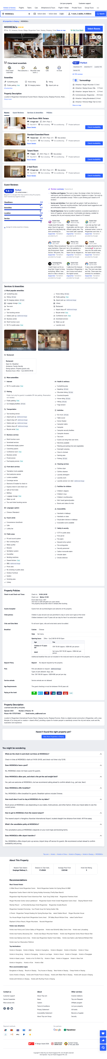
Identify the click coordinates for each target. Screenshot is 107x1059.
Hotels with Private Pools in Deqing (37, 975)
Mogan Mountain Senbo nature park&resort (24, 901)
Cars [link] (36, 8)
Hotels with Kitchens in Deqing (19, 979)
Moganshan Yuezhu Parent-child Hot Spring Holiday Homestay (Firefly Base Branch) (37, 892)
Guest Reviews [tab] (18, 113)
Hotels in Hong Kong (16, 954)
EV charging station (13, 300)
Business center (12, 319)
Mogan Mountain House (76, 913)
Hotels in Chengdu (71, 954)
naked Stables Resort (60, 913)
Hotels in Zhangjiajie (85, 954)
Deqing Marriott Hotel (85, 901)
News (39, 999)
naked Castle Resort (76, 917)
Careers (39, 1003)
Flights (21, 8)
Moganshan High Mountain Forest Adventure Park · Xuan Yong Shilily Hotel (34, 896)
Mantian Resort (14, 905)
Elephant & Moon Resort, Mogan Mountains (24, 921)
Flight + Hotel (63, 8)
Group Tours (89, 8)
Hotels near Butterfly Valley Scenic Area (58, 929)
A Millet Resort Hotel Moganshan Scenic (22, 888)
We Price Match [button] (78, 30)
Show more (8, 99)
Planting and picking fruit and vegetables (70, 446)
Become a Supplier (77, 1013)
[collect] (103, 1033)
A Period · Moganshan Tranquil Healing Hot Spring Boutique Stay (31, 913)
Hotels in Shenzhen (70, 950)
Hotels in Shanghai (16, 950)
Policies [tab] (49, 113)
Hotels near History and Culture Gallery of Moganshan (27, 929)
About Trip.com (42, 996)
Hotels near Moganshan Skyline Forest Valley (46, 938)
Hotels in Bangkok (56, 950)
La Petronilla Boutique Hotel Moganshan (34, 905)
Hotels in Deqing (88, 854)
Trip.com (46, 854)
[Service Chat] (103, 1047)
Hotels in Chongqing (31, 954)
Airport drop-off (61, 309)
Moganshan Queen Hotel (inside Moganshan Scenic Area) (58, 901)
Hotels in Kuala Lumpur (17, 958)
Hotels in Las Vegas (45, 954)
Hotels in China (62, 854)
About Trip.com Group (44, 1016)
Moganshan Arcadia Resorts (58, 905)
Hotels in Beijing (28, 950)
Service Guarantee (9, 999)
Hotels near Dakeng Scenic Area (20, 938)
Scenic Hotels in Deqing (17, 975)
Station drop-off (12, 426)
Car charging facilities (13, 404)
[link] (66, 3)
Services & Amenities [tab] (35, 113)
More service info (8, 1003)
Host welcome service (14, 474)
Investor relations (76, 996)
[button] (75, 3)
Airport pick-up (61, 300)
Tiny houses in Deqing (45, 970)
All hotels (74, 1009)
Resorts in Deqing (30, 970)
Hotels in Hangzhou (16, 962)
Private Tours (77, 8)
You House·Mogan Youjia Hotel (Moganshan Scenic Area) (28, 917)
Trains (29, 8)
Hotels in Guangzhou (42, 950)
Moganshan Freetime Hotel (69, 896)
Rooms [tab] (6, 113)
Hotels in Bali (39, 962)
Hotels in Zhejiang (75, 854)
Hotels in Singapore (62, 958)
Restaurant (59, 306)
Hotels (53, 854)
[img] (23, 45)
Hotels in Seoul (59, 954)
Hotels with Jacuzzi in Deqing (83, 975)
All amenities (8, 88)
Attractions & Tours (48, 8)
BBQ (8, 563)
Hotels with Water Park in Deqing (61, 975)
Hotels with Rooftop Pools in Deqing (43, 979)
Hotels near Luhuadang (80, 929)
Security (73, 1016)
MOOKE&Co (10, 27)
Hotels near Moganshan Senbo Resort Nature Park (76, 934)
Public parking (60, 297)
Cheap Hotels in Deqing (77, 970)
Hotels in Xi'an (28, 962)
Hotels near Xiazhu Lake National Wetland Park (77, 938)
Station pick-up (12, 316)
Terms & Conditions (43, 1006)
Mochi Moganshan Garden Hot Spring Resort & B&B (53, 888)
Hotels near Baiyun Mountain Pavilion (46, 934)
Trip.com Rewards (77, 999)
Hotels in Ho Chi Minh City (34, 958)
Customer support (9, 996)
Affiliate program (76, 1003)
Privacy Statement (43, 1009)
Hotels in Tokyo (83, 950)
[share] (103, 1040)
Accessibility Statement (44, 1013)
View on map (77, 105)
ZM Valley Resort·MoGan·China (58, 917)
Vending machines (12, 557)
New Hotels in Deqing (61, 970)
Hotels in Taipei (50, 958)
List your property (77, 1006)
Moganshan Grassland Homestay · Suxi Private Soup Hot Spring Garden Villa (34, 909)
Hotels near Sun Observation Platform (22, 942)
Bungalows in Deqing (16, 970)
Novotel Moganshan (46, 921)
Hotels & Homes (9, 8)
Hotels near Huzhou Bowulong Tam (21, 934)
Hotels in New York (77, 958)
